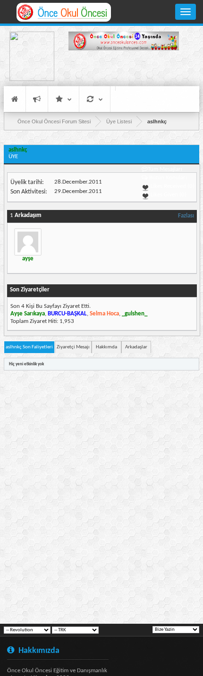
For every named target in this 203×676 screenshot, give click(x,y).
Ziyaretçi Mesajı (73, 347)
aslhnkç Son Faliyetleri (29, 347)
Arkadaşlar (136, 347)
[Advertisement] (123, 69)
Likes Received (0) (172, 186)
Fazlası (186, 216)
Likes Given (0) (167, 195)
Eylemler (95, 99)
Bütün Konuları (168, 178)
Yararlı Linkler (63, 99)
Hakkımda (106, 347)
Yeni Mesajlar (36, 99)
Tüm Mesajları (165, 169)
